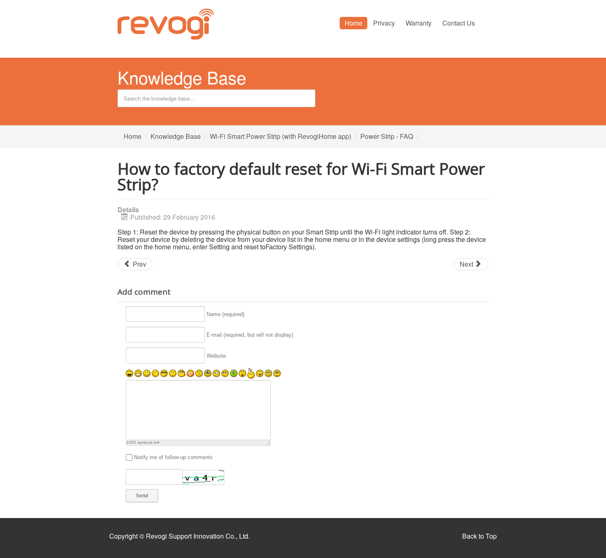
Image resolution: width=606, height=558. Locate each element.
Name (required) (225, 314)
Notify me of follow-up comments (173, 457)
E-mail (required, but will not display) (250, 335)
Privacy (384, 23)
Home (353, 23)
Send (142, 496)
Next (467, 264)
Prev (138, 264)
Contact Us (458, 23)
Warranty (419, 23)
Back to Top (479, 536)
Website (216, 356)
